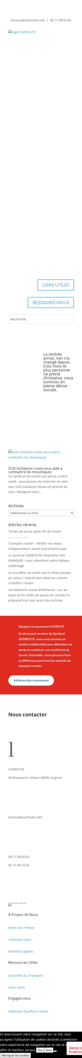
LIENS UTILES (55, 285)
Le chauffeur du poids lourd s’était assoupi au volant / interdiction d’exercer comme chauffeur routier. (39, 578)
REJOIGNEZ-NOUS (51, 302)
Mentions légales (20, 951)
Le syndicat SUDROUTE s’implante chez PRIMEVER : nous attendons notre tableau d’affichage (38, 560)
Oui (40, 1050)
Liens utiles (16, 987)
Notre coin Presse (21, 928)
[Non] (55, 1051)
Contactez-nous (19, 939)
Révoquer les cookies (15, 1055)
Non (49, 1050)
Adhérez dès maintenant (31, 680)
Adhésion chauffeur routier (28, 1011)
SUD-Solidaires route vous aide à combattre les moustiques (35, 470)
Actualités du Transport (25, 975)
